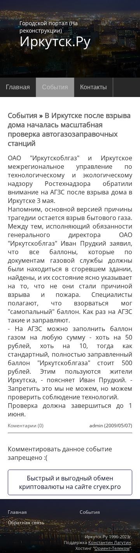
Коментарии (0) (26, 425)
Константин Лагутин (109, 542)
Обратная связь (26, 522)
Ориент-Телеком (112, 548)
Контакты (93, 87)
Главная (18, 87)
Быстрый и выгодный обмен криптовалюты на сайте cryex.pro (70, 482)
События (55, 87)
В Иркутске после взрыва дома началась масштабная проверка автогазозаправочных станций (69, 129)
